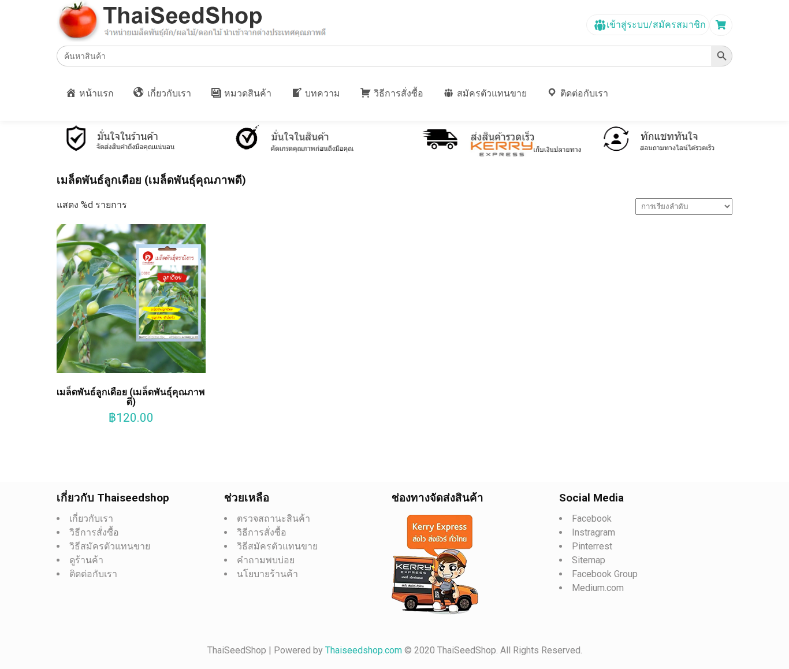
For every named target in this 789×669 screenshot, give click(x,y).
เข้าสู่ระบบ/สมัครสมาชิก (655, 24)
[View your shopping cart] (722, 25)
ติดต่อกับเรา (93, 573)
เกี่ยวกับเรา (91, 518)
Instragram (593, 532)
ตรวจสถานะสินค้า (273, 518)
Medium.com (598, 587)
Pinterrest (592, 546)
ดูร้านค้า (86, 560)
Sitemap (588, 560)
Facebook (592, 518)
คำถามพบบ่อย (266, 560)
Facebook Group (605, 573)
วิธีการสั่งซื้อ (94, 532)
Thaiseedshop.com (364, 650)
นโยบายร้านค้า (267, 573)
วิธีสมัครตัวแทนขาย (109, 546)
